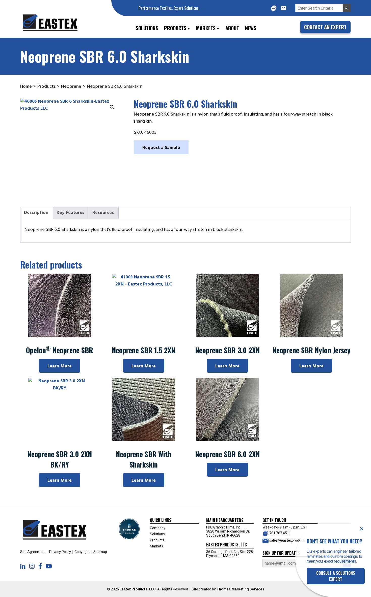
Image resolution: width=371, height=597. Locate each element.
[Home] (56, 27)
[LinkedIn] (22, 566)
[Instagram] (32, 566)
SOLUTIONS (147, 28)
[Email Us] (283, 8)
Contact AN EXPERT (325, 27)
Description (36, 212)
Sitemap (100, 552)
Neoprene (71, 86)
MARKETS (206, 28)
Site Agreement (33, 552)
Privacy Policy (60, 552)
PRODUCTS (175, 28)
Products (46, 86)
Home (26, 86)
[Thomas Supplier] (129, 528)
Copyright (82, 552)
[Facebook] (40, 566)
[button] (346, 8)
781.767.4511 (280, 533)
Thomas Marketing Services (240, 589)
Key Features (70, 212)
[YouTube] (49, 566)
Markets (156, 546)
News (250, 28)
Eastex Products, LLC (138, 589)
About (232, 28)
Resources (103, 212)
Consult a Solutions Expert (335, 576)
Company (157, 528)
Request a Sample (161, 147)
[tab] (36, 213)
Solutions (157, 534)
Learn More (59, 366)
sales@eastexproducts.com (291, 540)
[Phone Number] (274, 8)
